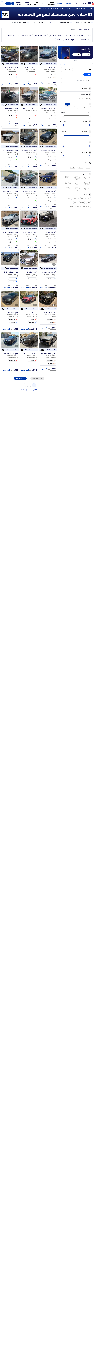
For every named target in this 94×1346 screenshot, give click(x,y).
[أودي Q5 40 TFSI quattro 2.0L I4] (10, 66)
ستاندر (88, 167)
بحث (57, 39)
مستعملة (87, 98)
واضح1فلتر (62, 65)
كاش (84, 108)
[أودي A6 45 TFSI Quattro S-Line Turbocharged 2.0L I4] (48, 311)
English (68, 3)
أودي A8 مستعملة (26, 35)
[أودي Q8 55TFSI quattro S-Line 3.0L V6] (48, 352)
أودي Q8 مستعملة (84, 39)
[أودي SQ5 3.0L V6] (29, 311)
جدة (82, 199)
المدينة (82, 203)
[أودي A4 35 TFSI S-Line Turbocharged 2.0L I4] (29, 190)
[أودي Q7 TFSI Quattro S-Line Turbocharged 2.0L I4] (10, 107)
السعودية (60, 3)
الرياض (88, 199)
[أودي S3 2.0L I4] (48, 66)
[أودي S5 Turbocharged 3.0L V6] (29, 66)
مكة (88, 203)
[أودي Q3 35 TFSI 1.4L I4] (29, 230)
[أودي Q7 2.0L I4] (29, 269)
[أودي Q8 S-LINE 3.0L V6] (29, 107)
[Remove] (89, 74)
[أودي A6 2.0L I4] (48, 190)
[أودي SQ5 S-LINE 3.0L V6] (10, 190)
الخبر (69, 199)
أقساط (42, 3)
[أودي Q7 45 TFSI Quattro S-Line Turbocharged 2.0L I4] (10, 230)
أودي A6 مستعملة (70, 35)
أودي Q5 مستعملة (55, 35)
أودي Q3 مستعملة (70, 39)
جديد (80, 98)
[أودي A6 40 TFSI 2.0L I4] (29, 149)
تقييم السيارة (26, 3)
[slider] (89, 115)
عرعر (75, 203)
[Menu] (2, 3)
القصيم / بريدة (86, 206)
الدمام (75, 199)
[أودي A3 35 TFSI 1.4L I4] (48, 149)
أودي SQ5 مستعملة (40, 35)
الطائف (71, 206)
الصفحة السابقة (37, 378)
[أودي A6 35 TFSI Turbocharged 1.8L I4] (48, 269)
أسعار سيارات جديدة (34, 3)
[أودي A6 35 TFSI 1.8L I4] (48, 107)
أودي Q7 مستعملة (84, 35)
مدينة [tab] (73, 29)
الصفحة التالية (20, 378)
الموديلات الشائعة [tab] (83, 29)
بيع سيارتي (10, 3)
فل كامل (72, 167)
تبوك (78, 206)
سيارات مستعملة (51, 3)
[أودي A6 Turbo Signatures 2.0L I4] (10, 149)
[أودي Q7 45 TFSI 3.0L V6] (29, 352)
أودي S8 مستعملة (12, 35)
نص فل (80, 167)
